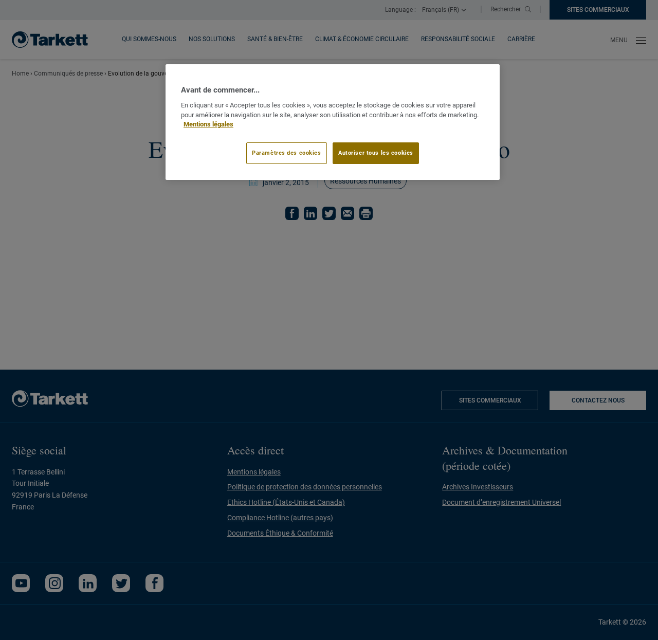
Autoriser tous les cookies (375, 152)
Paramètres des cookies (286, 152)
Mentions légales (208, 124)
